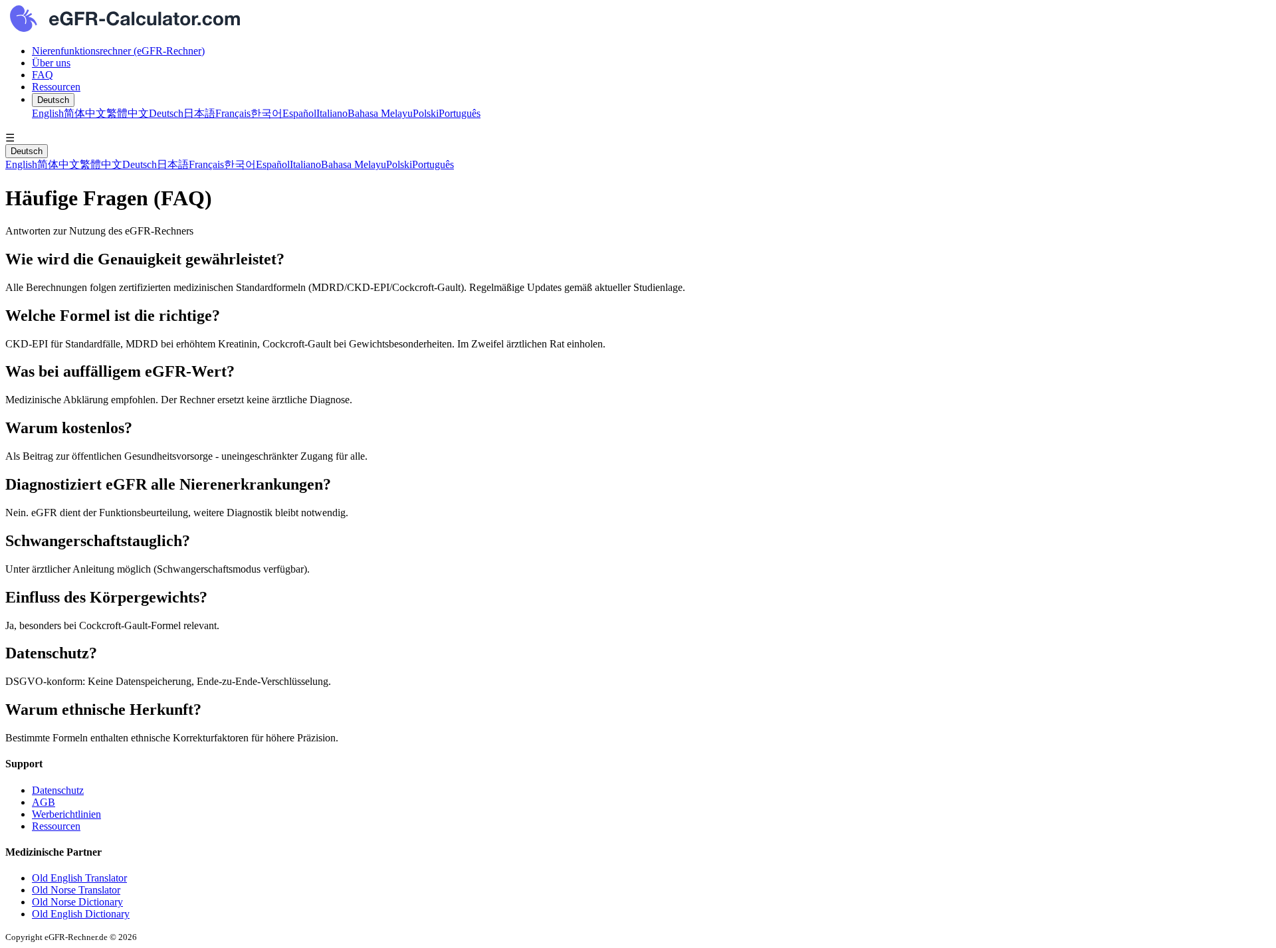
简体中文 (85, 113)
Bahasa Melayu (380, 113)
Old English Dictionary (81, 913)
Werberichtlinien (66, 814)
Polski (426, 113)
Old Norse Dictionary (77, 901)
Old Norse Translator (76, 890)
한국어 (266, 113)
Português (459, 113)
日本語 (199, 113)
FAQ (42, 74)
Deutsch (53, 100)
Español (299, 113)
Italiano (332, 113)
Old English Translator (79, 878)
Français (233, 113)
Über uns (51, 62)
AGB (43, 802)
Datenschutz (58, 790)
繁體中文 (127, 113)
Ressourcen (56, 86)
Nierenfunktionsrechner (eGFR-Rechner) (118, 50)
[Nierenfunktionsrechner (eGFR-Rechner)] (638, 20)
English (48, 113)
